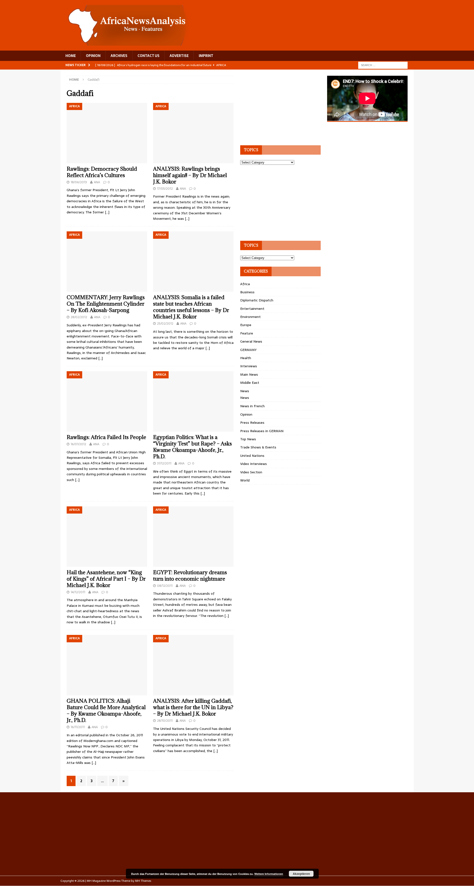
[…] (107, 212)
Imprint (206, 55)
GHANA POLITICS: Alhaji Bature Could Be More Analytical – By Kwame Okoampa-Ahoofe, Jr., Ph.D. (106, 710)
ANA (97, 182)
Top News (248, 439)
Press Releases (252, 422)
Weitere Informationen (268, 874)
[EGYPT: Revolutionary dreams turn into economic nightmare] (193, 536)
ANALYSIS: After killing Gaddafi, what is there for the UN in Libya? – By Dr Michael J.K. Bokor (193, 707)
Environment (250, 316)
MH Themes (143, 880)
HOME (70, 55)
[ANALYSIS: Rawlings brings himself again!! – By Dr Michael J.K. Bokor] (193, 133)
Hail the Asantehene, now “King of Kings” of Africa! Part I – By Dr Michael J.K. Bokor (106, 579)
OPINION (93, 55)
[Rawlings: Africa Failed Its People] (107, 401)
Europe (245, 325)
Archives (119, 55)
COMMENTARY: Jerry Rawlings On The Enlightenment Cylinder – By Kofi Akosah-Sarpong (106, 304)
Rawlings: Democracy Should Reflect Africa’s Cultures (102, 172)
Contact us (148, 55)
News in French (252, 406)
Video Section (251, 472)
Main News (249, 374)
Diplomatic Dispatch (256, 300)
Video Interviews (253, 463)
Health (245, 358)
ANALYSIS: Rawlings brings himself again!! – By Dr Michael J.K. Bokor (190, 175)
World (245, 480)
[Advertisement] (277, 106)
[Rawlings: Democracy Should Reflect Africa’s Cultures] (107, 133)
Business (247, 292)
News (244, 391)
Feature (246, 333)
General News (251, 341)
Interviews (248, 366)
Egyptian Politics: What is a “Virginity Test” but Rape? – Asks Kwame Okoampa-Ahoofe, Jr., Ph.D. (192, 447)
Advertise (179, 55)
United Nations (252, 455)
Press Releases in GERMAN (261, 431)
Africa (245, 284)
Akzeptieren (301, 873)
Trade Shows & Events (258, 447)
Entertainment (252, 308)
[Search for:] (383, 65)
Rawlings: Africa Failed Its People (106, 437)
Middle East (249, 382)
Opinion (246, 414)
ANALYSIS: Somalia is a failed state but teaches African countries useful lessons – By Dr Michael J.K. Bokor (191, 307)
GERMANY (248, 349)
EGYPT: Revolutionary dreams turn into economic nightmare (190, 575)
